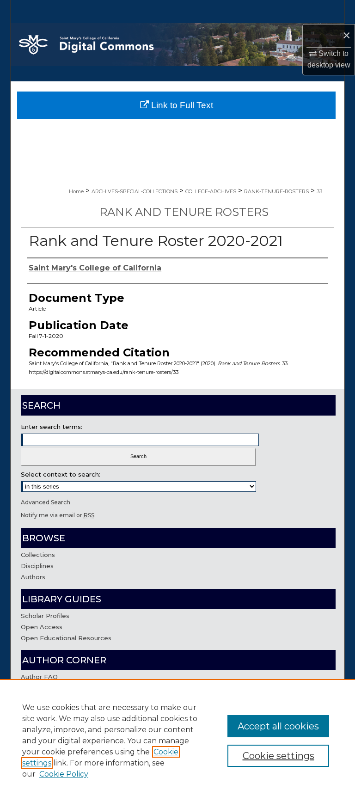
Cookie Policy (63, 774)
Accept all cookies (278, 726)
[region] (177, 740)
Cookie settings (278, 755)
